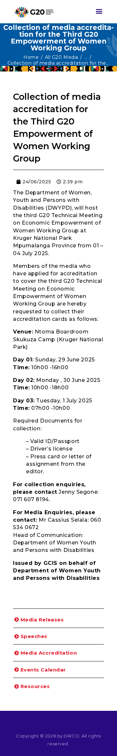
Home (31, 57)
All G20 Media (61, 57)
